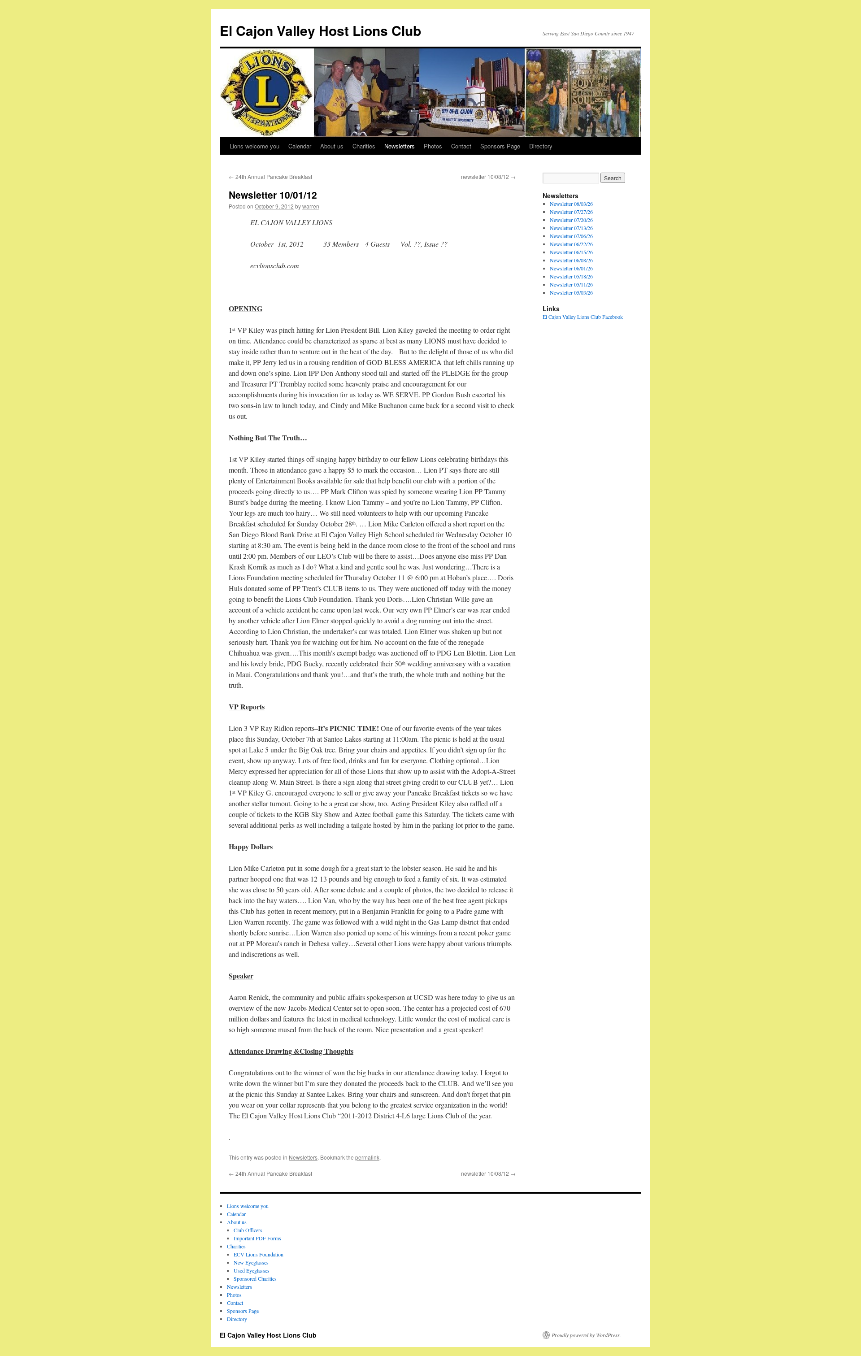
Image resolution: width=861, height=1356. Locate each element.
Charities (363, 146)
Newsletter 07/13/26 (571, 227)
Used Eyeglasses (252, 1270)
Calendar (299, 146)
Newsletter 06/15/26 (571, 252)
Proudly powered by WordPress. (586, 1335)
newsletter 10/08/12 (488, 176)
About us (332, 146)
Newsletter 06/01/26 (571, 268)
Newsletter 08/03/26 (571, 203)
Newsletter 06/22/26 (571, 244)
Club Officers (248, 1230)
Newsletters (399, 146)
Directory (540, 146)
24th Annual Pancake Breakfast (270, 176)
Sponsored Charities (255, 1278)
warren (310, 206)
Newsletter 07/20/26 (571, 219)
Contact (461, 146)
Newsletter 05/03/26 (571, 292)
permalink (367, 1157)
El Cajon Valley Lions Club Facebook (583, 316)
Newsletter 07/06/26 (571, 235)
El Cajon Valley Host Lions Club (320, 30)
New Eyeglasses (251, 1262)
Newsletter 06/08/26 (571, 260)
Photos (433, 146)
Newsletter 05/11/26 (571, 284)
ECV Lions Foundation (258, 1254)
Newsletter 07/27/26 (571, 211)
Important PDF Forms (257, 1238)
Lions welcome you (254, 146)
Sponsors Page (500, 146)
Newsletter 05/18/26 (571, 276)
